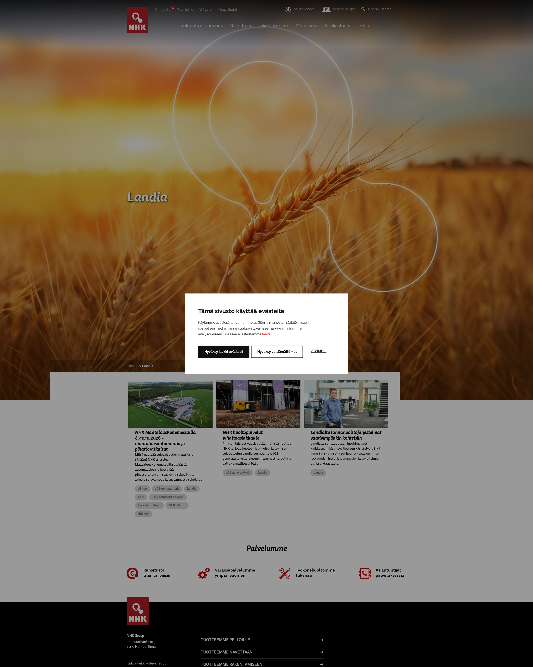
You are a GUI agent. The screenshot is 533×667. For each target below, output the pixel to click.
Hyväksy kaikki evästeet (223, 352)
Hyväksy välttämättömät (277, 352)
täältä (266, 334)
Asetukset (318, 351)
